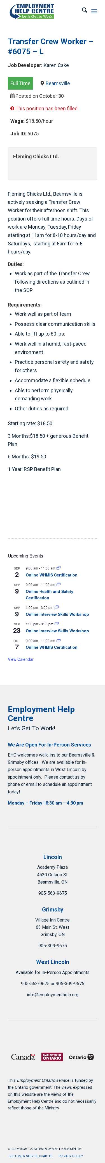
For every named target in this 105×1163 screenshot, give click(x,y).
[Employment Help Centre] (43, 11)
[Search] (81, 11)
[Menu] (94, 11)
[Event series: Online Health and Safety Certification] (58, 584)
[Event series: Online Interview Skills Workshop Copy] (57, 607)
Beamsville (58, 83)
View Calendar (21, 659)
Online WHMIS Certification (52, 575)
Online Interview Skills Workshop (57, 614)
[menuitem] (81, 11)
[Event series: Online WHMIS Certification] (58, 568)
